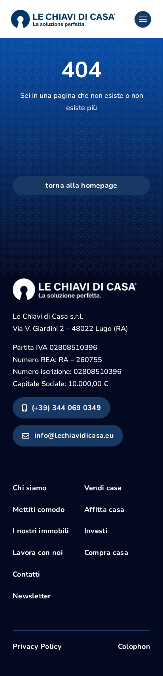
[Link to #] (143, 19)
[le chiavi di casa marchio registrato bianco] (74, 282)
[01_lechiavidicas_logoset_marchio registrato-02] (62, 9)
